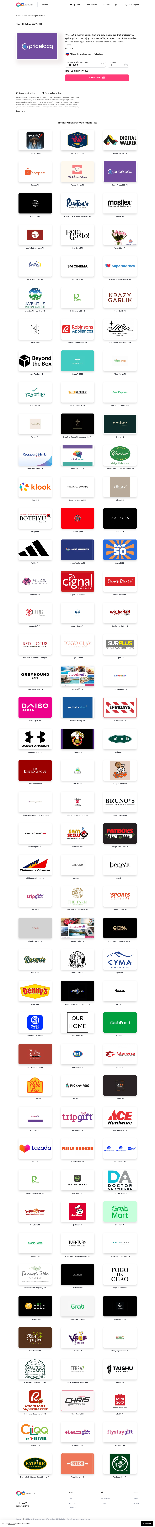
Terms (135, 1499)
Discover (45, 5)
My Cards (72, 1503)
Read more (69, 48)
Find (70, 1499)
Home (18, 16)
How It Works (92, 5)
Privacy (136, 1503)
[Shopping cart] (116, 5)
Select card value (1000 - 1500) (78, 62)
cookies (11, 1523)
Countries (72, 1508)
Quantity (113, 62)
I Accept (147, 1523)
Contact (106, 5)
